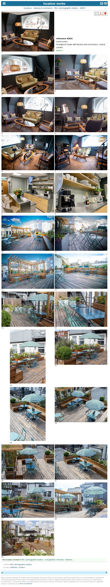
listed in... (60, 50)
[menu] (3, 3)
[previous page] (2, 572)
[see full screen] (96, 14)
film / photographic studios (66, 8)
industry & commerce (43, 8)
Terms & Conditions (26, 584)
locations (28, 8)
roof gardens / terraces (54, 559)
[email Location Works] (101, 4)
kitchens (68, 559)
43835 (82, 8)
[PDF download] (101, 14)
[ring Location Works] (105, 4)
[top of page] (106, 572)
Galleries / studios (17, 567)
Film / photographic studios (21, 564)
